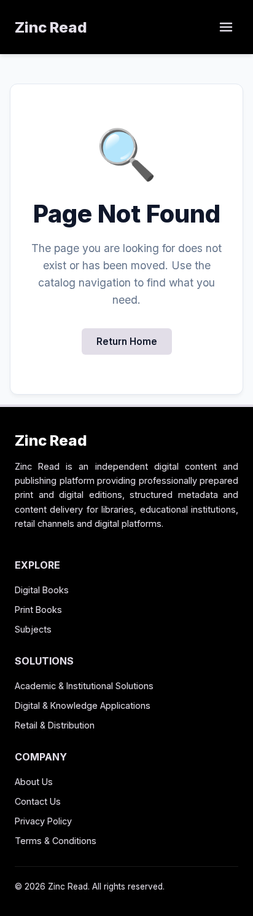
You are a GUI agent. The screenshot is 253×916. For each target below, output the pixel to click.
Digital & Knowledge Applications (82, 705)
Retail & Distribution (55, 725)
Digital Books (42, 590)
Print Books (38, 609)
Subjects (33, 629)
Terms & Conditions (55, 840)
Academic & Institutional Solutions (84, 686)
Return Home (126, 341)
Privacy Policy (43, 821)
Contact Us (38, 801)
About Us (34, 781)
